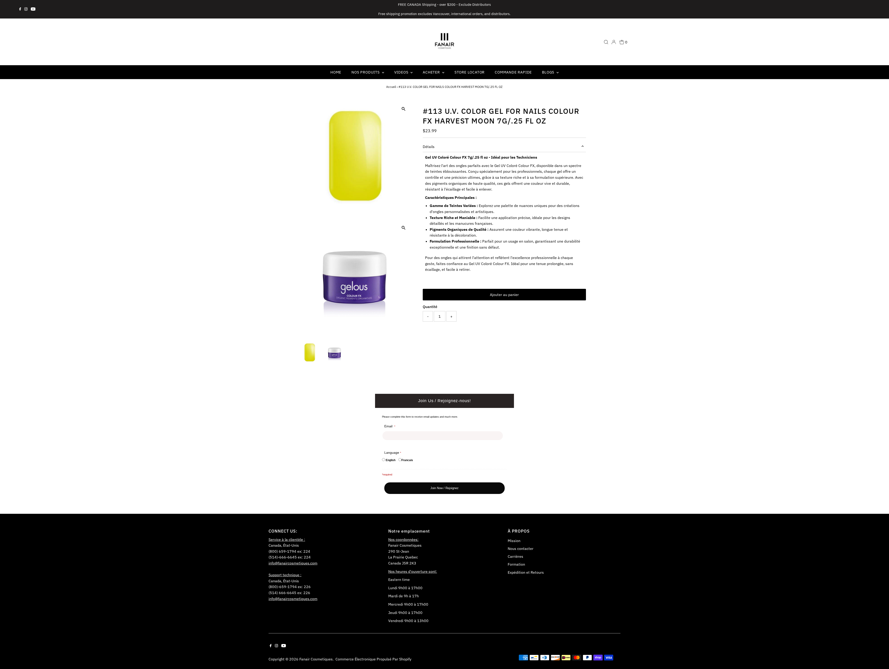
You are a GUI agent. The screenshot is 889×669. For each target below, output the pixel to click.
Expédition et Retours (526, 572)
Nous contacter (520, 548)
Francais (407, 460)
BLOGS (548, 72)
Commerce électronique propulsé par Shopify (373, 659)
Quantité (430, 306)
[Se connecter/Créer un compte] (614, 42)
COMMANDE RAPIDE (513, 72)
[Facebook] (20, 9)
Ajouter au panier (504, 294)
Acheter (432, 72)
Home (335, 72)
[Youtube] (33, 9)
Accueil (391, 87)
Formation (516, 564)
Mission (514, 540)
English (390, 460)
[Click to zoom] (403, 109)
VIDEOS (402, 72)
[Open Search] (606, 42)
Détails (429, 146)
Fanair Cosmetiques (316, 659)
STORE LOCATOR (469, 72)
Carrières (515, 556)
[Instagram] (26, 9)
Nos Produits (366, 72)
